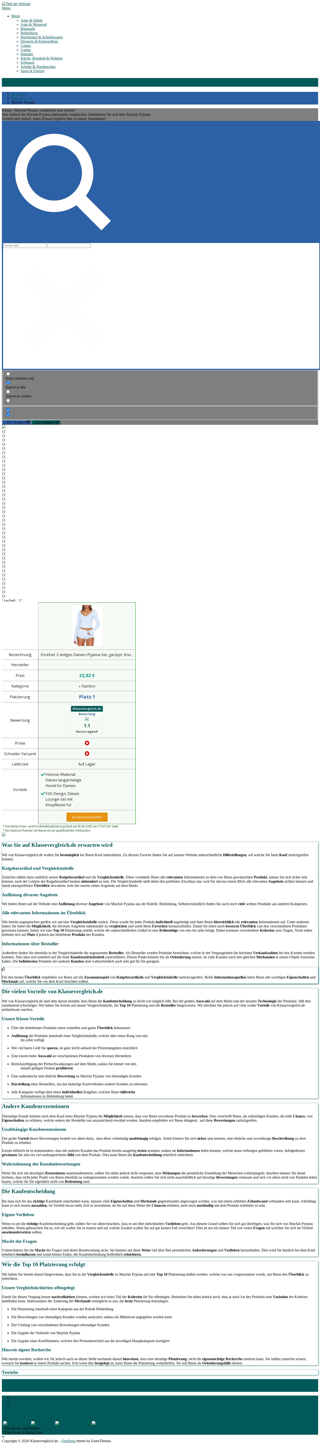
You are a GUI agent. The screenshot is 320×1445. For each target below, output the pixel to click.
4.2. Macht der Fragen (86, 1390)
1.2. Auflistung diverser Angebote (170, 1381)
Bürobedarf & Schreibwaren (42, 37)
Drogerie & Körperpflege (39, 41)
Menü (15, 16)
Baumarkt (28, 29)
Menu (6, 8)
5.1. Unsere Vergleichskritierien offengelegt (195, 1390)
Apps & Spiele (31, 20)
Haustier (27, 54)
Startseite (18, 94)
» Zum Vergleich (15, 422)
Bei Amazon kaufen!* (86, 817)
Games (26, 46)
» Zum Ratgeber (44, 422)
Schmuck (27, 62)
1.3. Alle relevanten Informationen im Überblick (235, 1381)
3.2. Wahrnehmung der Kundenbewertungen (272, 1385)
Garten (26, 50)
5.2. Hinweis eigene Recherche (255, 1390)
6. (279, 1390)
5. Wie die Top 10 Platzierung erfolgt (131, 1390)
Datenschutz (20, 1402)
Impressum (19, 1398)
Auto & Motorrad (34, 24)
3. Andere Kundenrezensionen (150, 1385)
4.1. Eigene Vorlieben (49, 1390)
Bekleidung (29, 33)
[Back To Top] (3, 1437)
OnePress (69, 1441)
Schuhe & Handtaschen (38, 67)
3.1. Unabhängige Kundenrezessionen (206, 1385)
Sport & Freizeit (32, 71)
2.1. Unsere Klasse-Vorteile (108, 1385)
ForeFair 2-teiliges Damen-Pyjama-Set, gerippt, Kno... (87, 654)
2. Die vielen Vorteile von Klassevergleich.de (49, 1385)
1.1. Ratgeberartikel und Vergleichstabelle (109, 1381)
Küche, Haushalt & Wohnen (42, 58)
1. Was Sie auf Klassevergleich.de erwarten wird (38, 1381)
